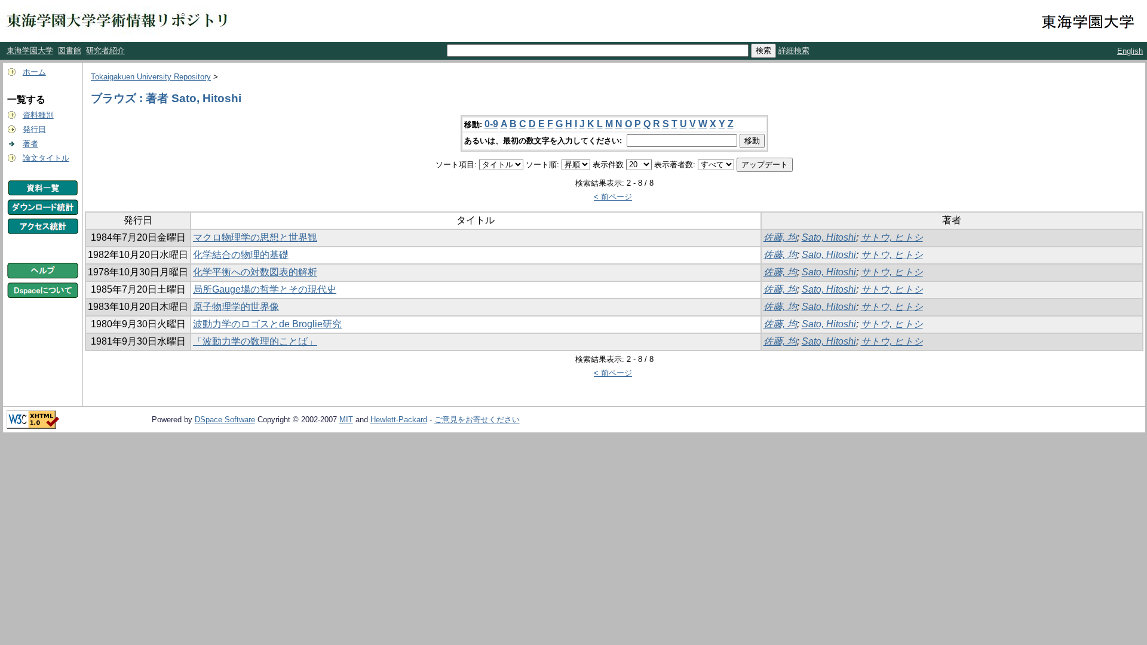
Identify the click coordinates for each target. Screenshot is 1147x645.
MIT (346, 419)
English (1130, 51)
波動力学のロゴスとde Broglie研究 (267, 324)
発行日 (34, 129)
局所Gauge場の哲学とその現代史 (264, 289)
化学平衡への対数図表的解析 (255, 272)
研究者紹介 (105, 50)
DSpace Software (225, 419)
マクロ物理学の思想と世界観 (255, 237)
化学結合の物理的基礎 (241, 255)
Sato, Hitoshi (829, 237)
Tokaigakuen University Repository (151, 76)
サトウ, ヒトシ (892, 237)
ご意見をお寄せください (477, 419)
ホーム (34, 71)
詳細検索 (793, 50)
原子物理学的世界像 (236, 307)
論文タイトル (46, 157)
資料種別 (38, 114)
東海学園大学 (30, 50)
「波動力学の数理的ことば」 (255, 341)
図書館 (69, 50)
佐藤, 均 (780, 237)
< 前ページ (613, 196)
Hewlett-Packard (398, 419)
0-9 (491, 124)
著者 (30, 143)
